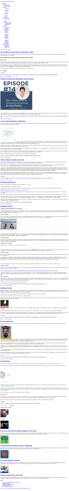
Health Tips (46, 74)
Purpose (56, 74)
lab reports (61, 272)
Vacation (44, 283)
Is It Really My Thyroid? (7, 485)
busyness (11, 385)
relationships (35, 155)
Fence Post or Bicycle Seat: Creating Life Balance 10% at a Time (18, 430)
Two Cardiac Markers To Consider (10, 460)
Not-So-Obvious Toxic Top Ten (8, 486)
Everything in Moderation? (8, 182)
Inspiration (20, 74)
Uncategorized (36, 74)
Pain (1, 116)
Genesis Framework (19, 488)
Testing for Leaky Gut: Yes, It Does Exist (11, 475)
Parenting (14, 283)
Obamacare (55, 317)
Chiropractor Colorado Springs (19, 317)
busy (29, 184)
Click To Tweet (25, 189)
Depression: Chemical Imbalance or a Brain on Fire (11, 482)
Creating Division (5, 361)
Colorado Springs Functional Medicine (7, 1)
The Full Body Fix (22, 113)
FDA (30, 317)
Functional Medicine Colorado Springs (38, 317)
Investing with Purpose (6, 321)
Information (30, 155)
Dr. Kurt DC (27, 317)
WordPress (25, 488)
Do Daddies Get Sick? (6, 206)
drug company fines (27, 356)
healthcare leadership (48, 317)
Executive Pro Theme (11, 488)
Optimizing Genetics (6, 483)
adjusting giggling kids (14, 273)
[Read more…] (3, 72)
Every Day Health (32, 283)
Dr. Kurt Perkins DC (17, 202)
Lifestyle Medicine (30, 74)
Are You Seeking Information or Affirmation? (13, 121)
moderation (30, 202)
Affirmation (26, 155)
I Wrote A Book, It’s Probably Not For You (12, 159)
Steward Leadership (39, 283)
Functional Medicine (14, 74)
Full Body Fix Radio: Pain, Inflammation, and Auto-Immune (17, 78)
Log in (29, 488)
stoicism (39, 155)
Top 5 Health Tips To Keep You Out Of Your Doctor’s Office (17, 52)
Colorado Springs (8, 74)
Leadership (25, 74)
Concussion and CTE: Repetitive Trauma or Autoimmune (16, 445)
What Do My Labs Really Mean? (8, 484)
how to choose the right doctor (10, 389)
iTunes (36, 113)
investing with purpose (42, 356)
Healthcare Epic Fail (6, 288)
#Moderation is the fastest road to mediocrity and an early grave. (11, 189)
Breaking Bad (16, 356)
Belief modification (25, 403)
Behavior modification (17, 403)
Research (17, 155)
